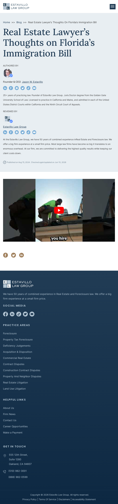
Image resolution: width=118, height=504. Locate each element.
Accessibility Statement (84, 499)
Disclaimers (64, 499)
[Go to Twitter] (25, 315)
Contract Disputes (13, 364)
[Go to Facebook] (5, 315)
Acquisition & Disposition (17, 351)
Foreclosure (10, 333)
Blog (19, 22)
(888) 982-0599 (18, 477)
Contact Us (9, 420)
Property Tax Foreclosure (18, 339)
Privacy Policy (29, 499)
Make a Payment (12, 432)
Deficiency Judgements (16, 345)
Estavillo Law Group (14, 126)
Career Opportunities (15, 426)
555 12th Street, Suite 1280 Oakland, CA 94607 (20, 459)
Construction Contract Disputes (21, 370)
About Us (8, 407)
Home (6, 22)
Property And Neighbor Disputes (22, 376)
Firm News (9, 414)
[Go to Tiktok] (18, 315)
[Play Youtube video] (59, 210)
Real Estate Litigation (15, 382)
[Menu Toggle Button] (113, 6)
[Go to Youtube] (32, 315)
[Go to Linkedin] (12, 315)
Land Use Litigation (14, 388)
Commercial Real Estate (17, 357)
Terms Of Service (47, 499)
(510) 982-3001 (17, 470)
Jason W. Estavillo (32, 81)
